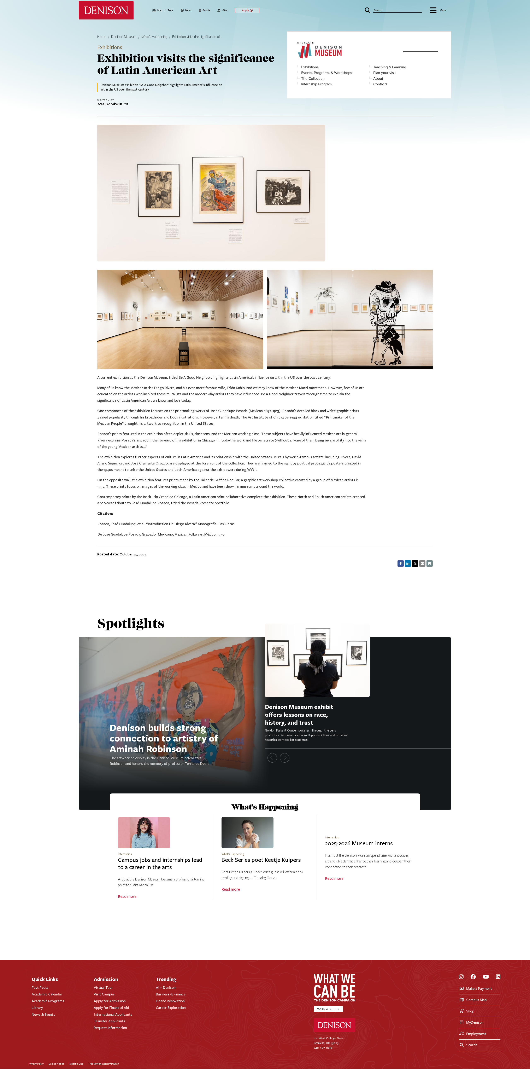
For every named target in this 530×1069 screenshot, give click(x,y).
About (378, 78)
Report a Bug (76, 1063)
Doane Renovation (170, 1001)
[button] (393, 9)
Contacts (380, 84)
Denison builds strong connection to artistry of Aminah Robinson (164, 738)
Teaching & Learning (389, 67)
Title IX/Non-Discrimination (103, 1063)
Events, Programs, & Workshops (326, 73)
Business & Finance (171, 994)
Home (101, 37)
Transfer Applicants (109, 1021)
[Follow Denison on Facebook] (473, 977)
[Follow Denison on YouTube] (486, 977)
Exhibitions (310, 67)
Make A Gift (328, 1008)
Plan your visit (384, 73)
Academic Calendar (47, 994)
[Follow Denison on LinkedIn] (498, 977)
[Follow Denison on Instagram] (461, 977)
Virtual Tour (103, 987)
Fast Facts (40, 987)
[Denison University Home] (334, 1031)
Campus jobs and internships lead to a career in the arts (160, 863)
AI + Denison (166, 987)
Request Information (110, 1027)
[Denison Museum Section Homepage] (346, 51)
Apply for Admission (110, 1001)
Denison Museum (123, 37)
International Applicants (113, 1014)
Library (37, 1007)
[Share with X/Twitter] (415, 563)
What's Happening (154, 37)
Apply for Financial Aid (111, 1007)
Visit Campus (104, 994)
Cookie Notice (56, 1063)
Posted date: (108, 554)
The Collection (313, 78)
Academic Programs (48, 1001)
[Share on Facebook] (401, 563)
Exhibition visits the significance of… (197, 37)
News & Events (43, 1014)
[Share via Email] (422, 563)
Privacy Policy (36, 1063)
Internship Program (316, 84)
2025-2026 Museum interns (359, 843)
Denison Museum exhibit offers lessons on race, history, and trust (299, 715)
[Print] (429, 563)
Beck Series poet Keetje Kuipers (261, 859)
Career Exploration (171, 1007)
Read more (127, 896)
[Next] (284, 758)
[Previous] (272, 758)
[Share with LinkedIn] (408, 563)
